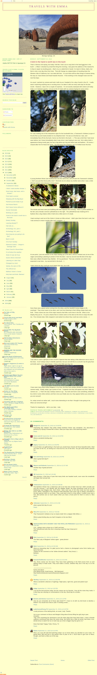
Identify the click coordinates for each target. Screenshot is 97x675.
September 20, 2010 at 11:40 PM (53, 456)
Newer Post (34, 660)
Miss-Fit (36, 512)
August (8, 278)
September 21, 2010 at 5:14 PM (56, 599)
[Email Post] (62, 410)
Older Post (91, 660)
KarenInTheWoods (40, 559)
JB (34, 474)
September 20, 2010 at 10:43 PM (52, 436)
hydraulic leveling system (39, 413)
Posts (6, 112)
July (7, 280)
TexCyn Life (8, 415)
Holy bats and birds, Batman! (15, 274)
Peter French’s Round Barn (14, 249)
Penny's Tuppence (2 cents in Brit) (14, 364)
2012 (6, 167)
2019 (6, 153)
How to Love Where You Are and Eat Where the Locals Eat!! (13, 376)
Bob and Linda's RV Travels (13, 343)
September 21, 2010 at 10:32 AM (47, 546)
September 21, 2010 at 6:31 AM (50, 503)
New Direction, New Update (12, 427)
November (9, 178)
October (9, 180)
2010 (6, 172)
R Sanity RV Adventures (12, 425)
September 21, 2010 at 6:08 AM (52, 484)
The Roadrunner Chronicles (13, 452)
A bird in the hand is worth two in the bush (48, 62)
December (9, 175)
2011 (6, 170)
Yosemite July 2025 (9, 460)
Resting (6, 313)
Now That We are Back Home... (13, 397)
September (10, 183)
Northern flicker (70, 413)
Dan (4, 125)
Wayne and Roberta (40, 465)
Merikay (36, 579)
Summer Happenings (10, 352)
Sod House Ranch (11, 204)
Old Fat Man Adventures (12, 338)
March (8, 291)
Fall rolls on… (10, 226)
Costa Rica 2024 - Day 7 (11, 473)
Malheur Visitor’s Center (13, 271)
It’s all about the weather (13, 252)
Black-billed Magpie (43, 411)
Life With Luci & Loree (11, 386)
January (9, 297)
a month (6, 387)
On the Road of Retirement (13, 356)
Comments (8, 115)
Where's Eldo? (9, 396)
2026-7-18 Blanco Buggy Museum (14, 403)
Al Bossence (38, 484)
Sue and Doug (38, 456)
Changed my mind (12, 263)
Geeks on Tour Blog (10, 391)
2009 (6, 300)
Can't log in (7, 448)
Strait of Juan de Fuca (13, 255)
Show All (24, 477)
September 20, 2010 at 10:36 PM (50, 425)
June (8, 283)
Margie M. (37, 425)
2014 (6, 161)
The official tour (11, 269)
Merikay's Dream (9, 459)
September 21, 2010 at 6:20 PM (58, 609)
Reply (35, 431)
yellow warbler (36, 414)
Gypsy (36, 445)
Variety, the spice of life (13, 266)
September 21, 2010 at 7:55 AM (49, 512)
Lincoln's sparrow (56, 413)
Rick (35, 537)
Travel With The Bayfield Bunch (12, 330)
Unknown (37, 503)
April (8, 289)
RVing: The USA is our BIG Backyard (13, 431)
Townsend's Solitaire (85, 413)
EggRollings (8, 447)
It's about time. (9, 323)
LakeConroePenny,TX (41, 609)
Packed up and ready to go (14, 201)
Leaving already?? (12, 223)
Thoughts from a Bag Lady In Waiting (13, 439)
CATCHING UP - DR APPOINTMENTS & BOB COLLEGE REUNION (11, 380)
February (9, 294)
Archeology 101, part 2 (13, 228)
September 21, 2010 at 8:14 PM (48, 630)
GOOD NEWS (8, 339)
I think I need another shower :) (16, 188)
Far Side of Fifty (9, 312)
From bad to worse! (12, 196)
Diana (35, 630)
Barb (35, 546)
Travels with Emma (48, 6)
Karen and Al (38, 436)
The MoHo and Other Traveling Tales (11, 407)
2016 (6, 156)
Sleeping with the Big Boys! (14, 199)
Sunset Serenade (11, 210)
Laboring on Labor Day (13, 260)
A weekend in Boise (12, 185)
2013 (6, 164)
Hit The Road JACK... (11, 464)
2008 (6, 303)
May (8, 286)
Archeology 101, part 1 (13, 231)
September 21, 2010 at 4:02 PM (48, 588)
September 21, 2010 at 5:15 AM (46, 474)
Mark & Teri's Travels (11, 471)
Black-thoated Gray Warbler (61, 411)
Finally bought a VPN (10, 319)
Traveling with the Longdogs (13, 401)
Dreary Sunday (10, 220)
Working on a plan (11, 212)
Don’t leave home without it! (14, 207)
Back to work (10, 239)
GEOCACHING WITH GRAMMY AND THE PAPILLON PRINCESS (54, 524)
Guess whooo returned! (13, 257)
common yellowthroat (80, 411)
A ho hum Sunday (11, 242)
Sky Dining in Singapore (11, 392)
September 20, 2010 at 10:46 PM (48, 445)
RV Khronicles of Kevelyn (12, 418)
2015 (6, 158)
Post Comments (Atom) (46, 664)
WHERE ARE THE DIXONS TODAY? (12, 350)
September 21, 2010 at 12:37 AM (57, 465)
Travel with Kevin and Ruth (13, 317)
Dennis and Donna (40, 599)
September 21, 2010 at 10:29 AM (47, 537)
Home (63, 660)
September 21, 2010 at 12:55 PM (49, 579)
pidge (35, 588)
